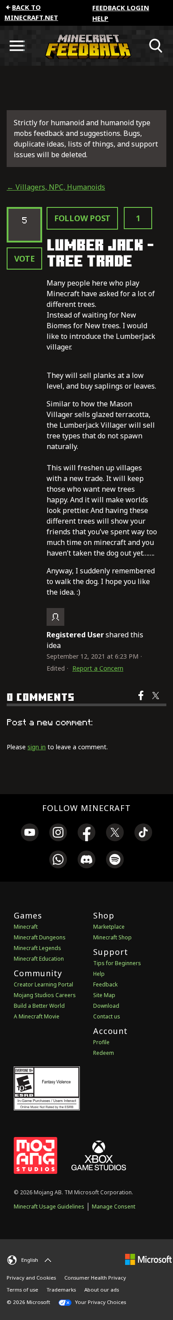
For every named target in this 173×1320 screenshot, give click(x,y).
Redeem (103, 1053)
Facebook (141, 701)
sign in (37, 747)
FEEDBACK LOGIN (120, 7)
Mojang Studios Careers (45, 995)
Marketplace (109, 926)
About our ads (101, 1289)
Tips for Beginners (117, 963)
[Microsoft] (148, 1258)
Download (106, 1006)
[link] (30, 833)
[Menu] (17, 46)
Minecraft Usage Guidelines (49, 1206)
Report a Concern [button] (97, 668)
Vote (24, 258)
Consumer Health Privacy (95, 1277)
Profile (101, 1042)
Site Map (104, 995)
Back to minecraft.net (31, 12)
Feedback (105, 984)
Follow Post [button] (82, 218)
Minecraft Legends (37, 948)
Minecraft (26, 926)
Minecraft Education (39, 958)
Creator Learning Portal (43, 984)
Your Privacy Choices (100, 1302)
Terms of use (22, 1289)
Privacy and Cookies (31, 1277)
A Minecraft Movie (36, 1016)
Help (100, 18)
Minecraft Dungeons (40, 937)
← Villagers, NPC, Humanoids (56, 187)
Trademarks (61, 1289)
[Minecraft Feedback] (86, 46)
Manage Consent (113, 1206)
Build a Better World (39, 1006)
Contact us (106, 1016)
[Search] (156, 46)
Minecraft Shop (112, 937)
